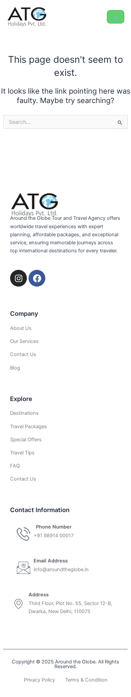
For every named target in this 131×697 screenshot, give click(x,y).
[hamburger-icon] (115, 17)
